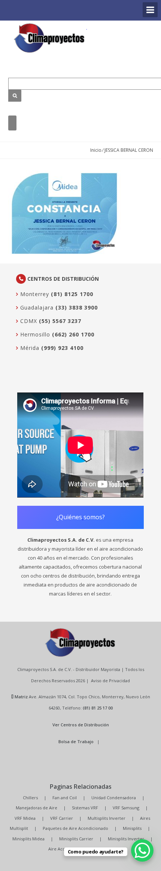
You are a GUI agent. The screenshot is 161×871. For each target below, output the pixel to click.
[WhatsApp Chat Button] (142, 850)
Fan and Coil (64, 797)
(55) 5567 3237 (60, 320)
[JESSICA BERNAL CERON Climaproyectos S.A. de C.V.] (49, 37)
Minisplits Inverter (126, 838)
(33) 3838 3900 (76, 307)
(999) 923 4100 (62, 347)
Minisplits (132, 828)
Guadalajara (36, 307)
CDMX (27, 320)
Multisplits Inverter (106, 818)
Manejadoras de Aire (36, 807)
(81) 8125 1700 (72, 294)
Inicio (95, 150)
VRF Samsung (126, 807)
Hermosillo (34, 334)
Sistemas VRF (85, 807)
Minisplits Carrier (76, 838)
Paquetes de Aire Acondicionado (75, 828)
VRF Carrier (61, 818)
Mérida (28, 347)
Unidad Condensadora (113, 797)
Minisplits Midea (28, 838)
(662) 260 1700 (73, 334)
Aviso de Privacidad (110, 680)
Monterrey (33, 294)
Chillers (30, 797)
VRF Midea (25, 818)
